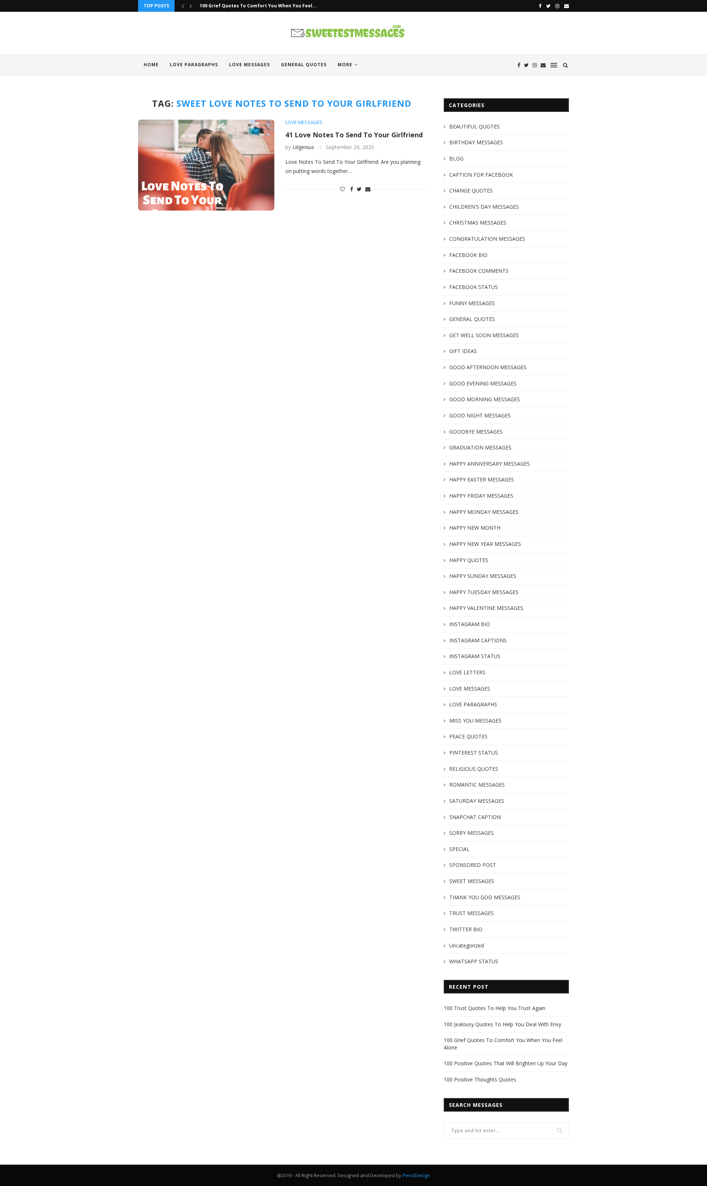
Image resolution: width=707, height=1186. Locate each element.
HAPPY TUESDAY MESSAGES (483, 592)
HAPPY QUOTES (468, 560)
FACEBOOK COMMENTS (479, 270)
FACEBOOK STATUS (473, 286)
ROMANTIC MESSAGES (477, 784)
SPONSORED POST (472, 864)
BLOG (456, 158)
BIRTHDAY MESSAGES (476, 142)
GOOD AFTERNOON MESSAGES (488, 367)
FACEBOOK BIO (468, 254)
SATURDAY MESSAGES (476, 800)
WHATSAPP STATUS (473, 961)
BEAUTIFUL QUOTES (474, 126)
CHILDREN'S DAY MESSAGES (484, 206)
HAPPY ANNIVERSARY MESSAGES (489, 463)
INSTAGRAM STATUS (474, 656)
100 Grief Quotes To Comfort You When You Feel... (258, 6)
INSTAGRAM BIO (469, 624)
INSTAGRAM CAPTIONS (478, 640)
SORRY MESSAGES (471, 832)
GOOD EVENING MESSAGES (483, 383)
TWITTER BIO (465, 929)
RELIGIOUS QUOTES (473, 768)
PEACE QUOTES (468, 736)
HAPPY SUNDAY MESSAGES (482, 575)
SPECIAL (459, 849)
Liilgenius (303, 147)
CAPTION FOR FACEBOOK (481, 174)
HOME (151, 64)
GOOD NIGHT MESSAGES (480, 415)
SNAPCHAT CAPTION (475, 816)
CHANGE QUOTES (471, 190)
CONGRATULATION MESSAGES (487, 238)
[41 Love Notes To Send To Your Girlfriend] (206, 165)
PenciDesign (416, 1175)
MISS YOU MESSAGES (475, 720)
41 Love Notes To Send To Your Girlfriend (354, 134)
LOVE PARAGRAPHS (194, 64)
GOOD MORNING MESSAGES (484, 399)
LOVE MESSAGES (249, 64)
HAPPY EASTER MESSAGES (481, 479)
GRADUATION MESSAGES (480, 447)
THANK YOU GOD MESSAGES (484, 897)
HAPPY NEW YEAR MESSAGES (485, 543)
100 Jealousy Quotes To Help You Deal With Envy (502, 1024)
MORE (345, 64)
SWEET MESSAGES (471, 881)
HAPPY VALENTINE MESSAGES (486, 607)
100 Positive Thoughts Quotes (480, 1079)
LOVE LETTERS (467, 672)
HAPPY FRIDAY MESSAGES (481, 495)
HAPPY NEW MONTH (474, 527)
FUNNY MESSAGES (472, 303)
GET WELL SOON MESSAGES (484, 335)
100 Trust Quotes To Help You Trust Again (494, 1008)
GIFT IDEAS (463, 350)
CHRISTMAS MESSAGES (477, 222)
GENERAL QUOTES (304, 64)
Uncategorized (466, 945)
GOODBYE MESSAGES (476, 431)
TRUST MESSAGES (471, 913)
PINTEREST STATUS (473, 752)
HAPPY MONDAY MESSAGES (483, 511)
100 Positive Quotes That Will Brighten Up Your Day (505, 1063)
